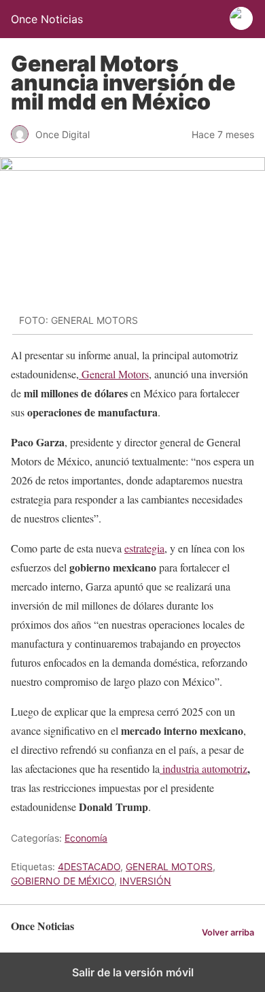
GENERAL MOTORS (169, 866)
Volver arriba (228, 932)
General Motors (114, 374)
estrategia (144, 548)
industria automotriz (203, 768)
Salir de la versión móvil (133, 972)
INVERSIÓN (145, 881)
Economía (86, 838)
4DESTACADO (89, 866)
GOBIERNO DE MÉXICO (62, 881)
